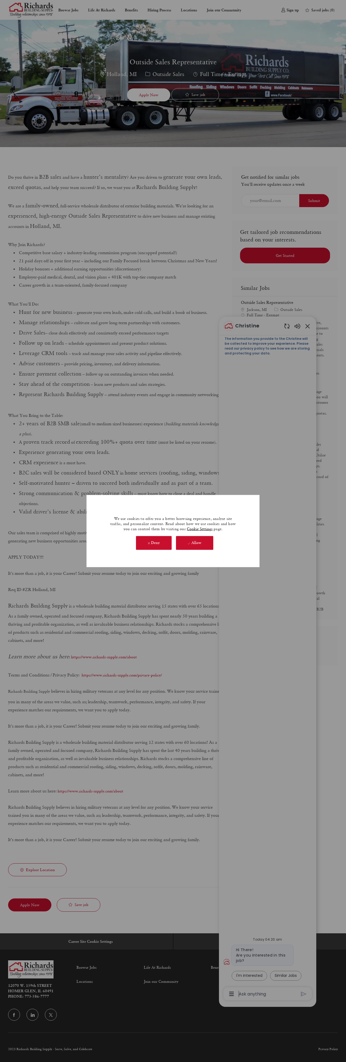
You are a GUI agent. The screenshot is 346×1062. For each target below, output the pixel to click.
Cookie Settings (199, 529)
